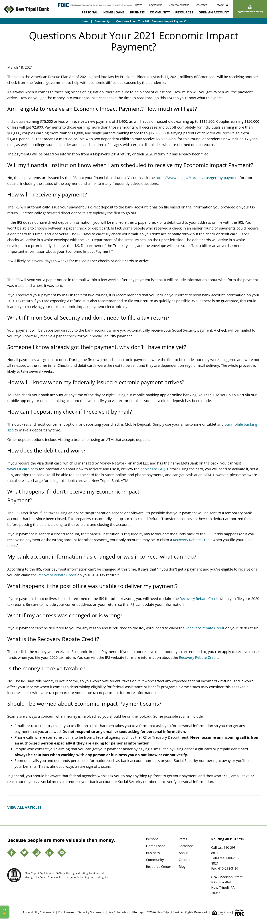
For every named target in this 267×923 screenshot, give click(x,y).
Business (137, 12)
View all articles (24, 807)
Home (84, 21)
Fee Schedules (118, 912)
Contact (201, 5)
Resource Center (158, 866)
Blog (182, 866)
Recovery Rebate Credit (192, 539)
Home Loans (113, 12)
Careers (184, 859)
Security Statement (91, 912)
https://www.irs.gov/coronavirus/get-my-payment (197, 177)
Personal (90, 12)
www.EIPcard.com (22, 468)
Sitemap (137, 912)
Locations (155, 5)
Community (160, 12)
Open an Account (214, 12)
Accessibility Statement (38, 912)
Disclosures (66, 912)
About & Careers (179, 5)
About (183, 853)
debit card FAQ (152, 468)
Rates (138, 5)
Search (221, 5)
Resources (184, 12)
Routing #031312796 (227, 839)
